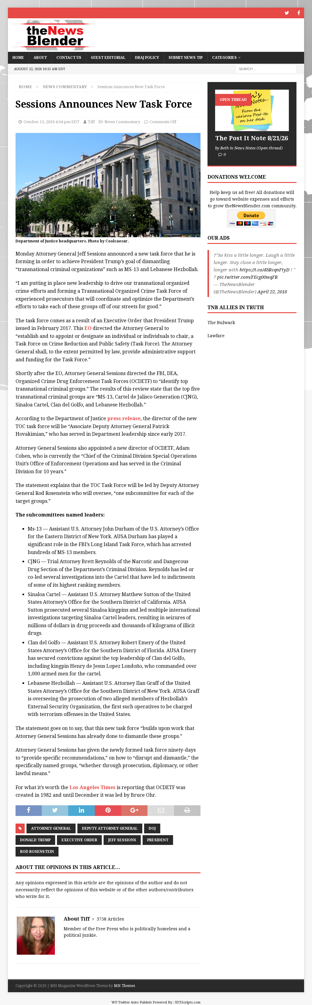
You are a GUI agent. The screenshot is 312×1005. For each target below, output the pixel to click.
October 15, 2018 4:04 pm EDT (51, 122)
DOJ (152, 828)
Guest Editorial (108, 57)
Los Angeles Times (92, 787)
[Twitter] (287, 13)
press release (123, 418)
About (40, 57)
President (157, 840)
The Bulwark (221, 322)
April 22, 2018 (272, 292)
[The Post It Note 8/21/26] (252, 110)
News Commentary (122, 122)
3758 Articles (110, 919)
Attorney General (51, 828)
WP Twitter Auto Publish (132, 1002)
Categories (224, 57)
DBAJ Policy (147, 57)
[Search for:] (266, 68)
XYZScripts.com (187, 1002)
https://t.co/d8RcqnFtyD (264, 270)
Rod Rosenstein (37, 851)
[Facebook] (298, 13)
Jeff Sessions (122, 840)
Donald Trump (35, 840)
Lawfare (216, 335)
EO (87, 328)
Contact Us (68, 57)
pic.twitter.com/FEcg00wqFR (247, 277)
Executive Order (79, 840)
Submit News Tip (185, 57)
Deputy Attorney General (110, 828)
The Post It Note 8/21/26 (251, 138)
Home (18, 57)
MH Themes (124, 986)
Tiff (91, 122)
